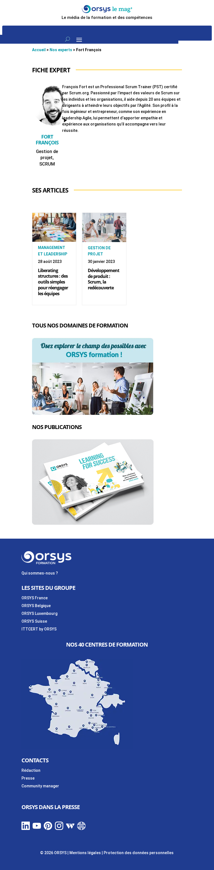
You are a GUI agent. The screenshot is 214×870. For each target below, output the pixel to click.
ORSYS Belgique (36, 605)
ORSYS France (34, 598)
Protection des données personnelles (139, 853)
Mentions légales (85, 853)
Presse (28, 778)
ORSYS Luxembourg (39, 613)
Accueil (39, 50)
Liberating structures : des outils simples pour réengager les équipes (53, 282)
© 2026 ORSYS (53, 853)
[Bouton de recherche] (67, 39)
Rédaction (30, 770)
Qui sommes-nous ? (39, 573)
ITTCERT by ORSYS (39, 629)
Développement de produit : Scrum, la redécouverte (103, 279)
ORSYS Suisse (34, 621)
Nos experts (61, 50)
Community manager (40, 786)
